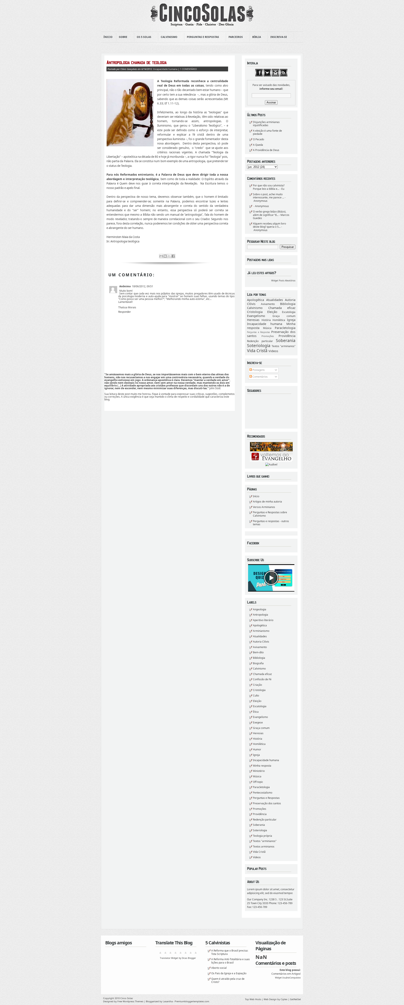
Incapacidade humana (264, 324)
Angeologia (259, 609)
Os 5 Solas (142, 37)
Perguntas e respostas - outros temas (271, 522)
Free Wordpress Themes (130, 1001)
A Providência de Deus (266, 150)
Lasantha (168, 1001)
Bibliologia (287, 304)
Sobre (121, 37)
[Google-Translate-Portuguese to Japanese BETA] (180, 954)
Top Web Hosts (253, 999)
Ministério (259, 771)
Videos (273, 351)
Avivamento (268, 304)
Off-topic (258, 782)
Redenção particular (260, 341)
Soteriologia (258, 345)
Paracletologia (285, 328)
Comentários (260, 376)
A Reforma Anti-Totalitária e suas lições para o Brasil (230, 960)
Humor (257, 749)
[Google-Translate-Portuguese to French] (165, 954)
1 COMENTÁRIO (188, 69)
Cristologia (255, 312)
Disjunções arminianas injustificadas (266, 123)
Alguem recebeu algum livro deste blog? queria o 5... (269, 225)
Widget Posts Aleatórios (283, 280)
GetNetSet (295, 999)
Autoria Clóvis (261, 641)
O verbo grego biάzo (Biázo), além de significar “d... (269, 213)
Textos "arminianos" (283, 346)
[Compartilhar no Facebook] (173, 256)
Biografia (258, 663)
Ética (256, 712)
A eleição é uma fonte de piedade (267, 132)
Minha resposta (262, 765)
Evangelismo (256, 316)
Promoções (268, 336)
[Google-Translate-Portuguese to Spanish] (195, 954)
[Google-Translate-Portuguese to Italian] (175, 954)
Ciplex (284, 999)
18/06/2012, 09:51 (142, 286)
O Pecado (258, 139)
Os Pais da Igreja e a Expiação (228, 973)
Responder (124, 312)
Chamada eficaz (282, 308)
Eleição (272, 312)
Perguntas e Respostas (201, 37)
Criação (257, 685)
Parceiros (234, 37)
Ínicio (108, 37)
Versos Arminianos (264, 507)
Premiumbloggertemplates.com (192, 1001)
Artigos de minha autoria (267, 501)
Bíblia (255, 37)
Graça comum (284, 316)
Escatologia (288, 312)
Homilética (278, 320)
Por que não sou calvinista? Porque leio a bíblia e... (268, 187)
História (266, 320)
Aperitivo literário (263, 620)
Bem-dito (258, 652)
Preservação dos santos (267, 803)
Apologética (255, 300)
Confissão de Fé (262, 679)
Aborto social (219, 968)
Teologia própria (262, 836)
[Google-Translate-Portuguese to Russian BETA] (190, 954)
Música (267, 328)
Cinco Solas (126, 998)
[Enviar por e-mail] (161, 256)
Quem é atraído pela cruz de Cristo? (228, 980)
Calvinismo (167, 37)
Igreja (291, 320)
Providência (287, 336)
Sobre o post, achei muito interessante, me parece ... (268, 195)
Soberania (285, 340)
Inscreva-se (277, 37)
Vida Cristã (257, 350)
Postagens (258, 370)
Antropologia (260, 614)
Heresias (253, 320)
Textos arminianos (263, 846)
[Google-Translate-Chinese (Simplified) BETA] (160, 954)
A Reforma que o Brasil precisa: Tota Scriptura (229, 952)
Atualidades (274, 300)
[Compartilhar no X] (169, 256)
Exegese (258, 722)
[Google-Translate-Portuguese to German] (170, 954)
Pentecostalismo (262, 792)
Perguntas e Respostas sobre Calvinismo (270, 514)
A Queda (258, 145)
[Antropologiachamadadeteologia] (167, 62)
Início (256, 496)
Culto (256, 695)
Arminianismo (261, 631)
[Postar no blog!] (165, 256)
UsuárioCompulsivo (291, 977)
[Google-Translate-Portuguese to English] (185, 954)
